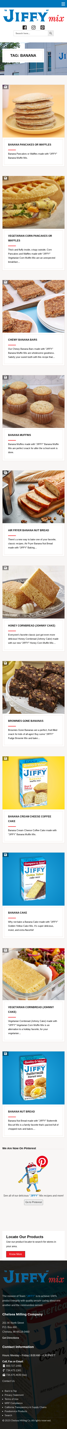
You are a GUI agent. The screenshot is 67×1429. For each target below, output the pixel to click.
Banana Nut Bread (21, 1111)
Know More (15, 1254)
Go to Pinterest (33, 1202)
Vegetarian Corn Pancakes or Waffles (30, 238)
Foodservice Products (16, 1411)
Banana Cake (17, 912)
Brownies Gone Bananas (25, 721)
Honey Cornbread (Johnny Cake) (31, 625)
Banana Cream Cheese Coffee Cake (29, 819)
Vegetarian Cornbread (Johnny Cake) (31, 1009)
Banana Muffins (19, 435)
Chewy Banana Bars (22, 339)
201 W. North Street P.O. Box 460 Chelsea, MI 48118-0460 (15, 1327)
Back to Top (11, 1391)
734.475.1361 (13, 1370)
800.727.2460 (13, 1366)
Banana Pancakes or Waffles (29, 144)
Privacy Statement (14, 1395)
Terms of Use (11, 1399)
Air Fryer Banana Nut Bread (28, 530)
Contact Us (8, 1381)
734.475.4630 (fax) (16, 1375)
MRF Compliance (14, 1403)
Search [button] (8, 1415)
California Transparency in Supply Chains (26, 1407)
